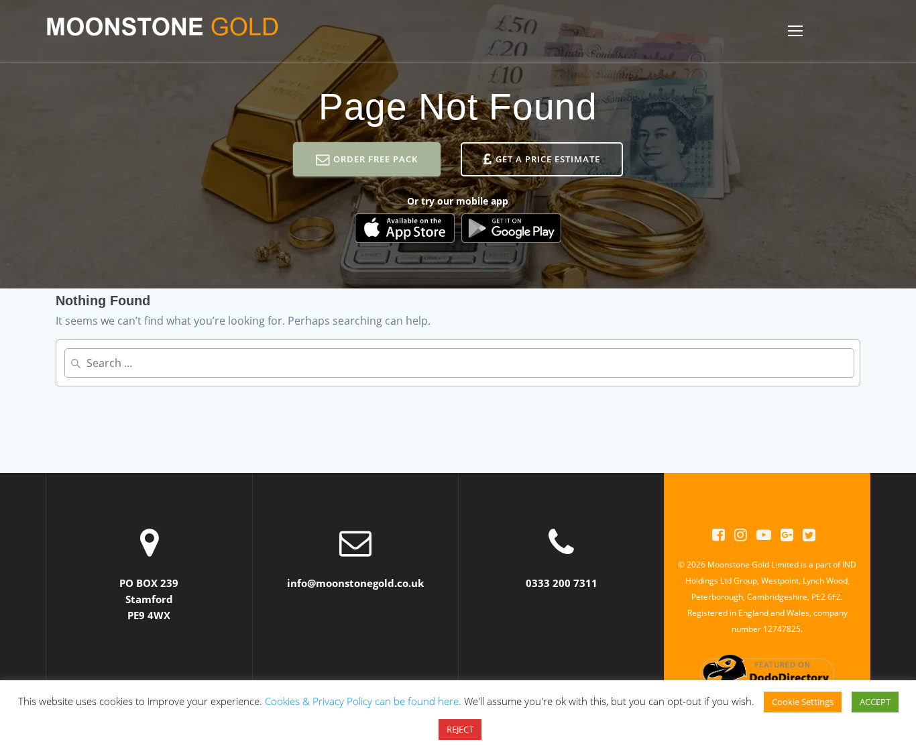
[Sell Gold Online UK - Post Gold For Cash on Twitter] (809, 535)
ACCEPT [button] (875, 702)
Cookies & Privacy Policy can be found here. (363, 701)
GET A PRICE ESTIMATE (548, 159)
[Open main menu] (795, 31)
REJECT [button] (460, 729)
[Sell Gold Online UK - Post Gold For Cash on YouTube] (763, 535)
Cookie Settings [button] (803, 702)
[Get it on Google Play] (511, 228)
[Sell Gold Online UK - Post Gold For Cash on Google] (787, 535)
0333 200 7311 (561, 583)
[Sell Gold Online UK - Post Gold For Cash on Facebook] (718, 535)
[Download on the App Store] (405, 228)
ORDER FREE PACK (375, 159)
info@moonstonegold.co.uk (355, 583)
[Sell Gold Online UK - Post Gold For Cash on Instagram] (740, 535)
